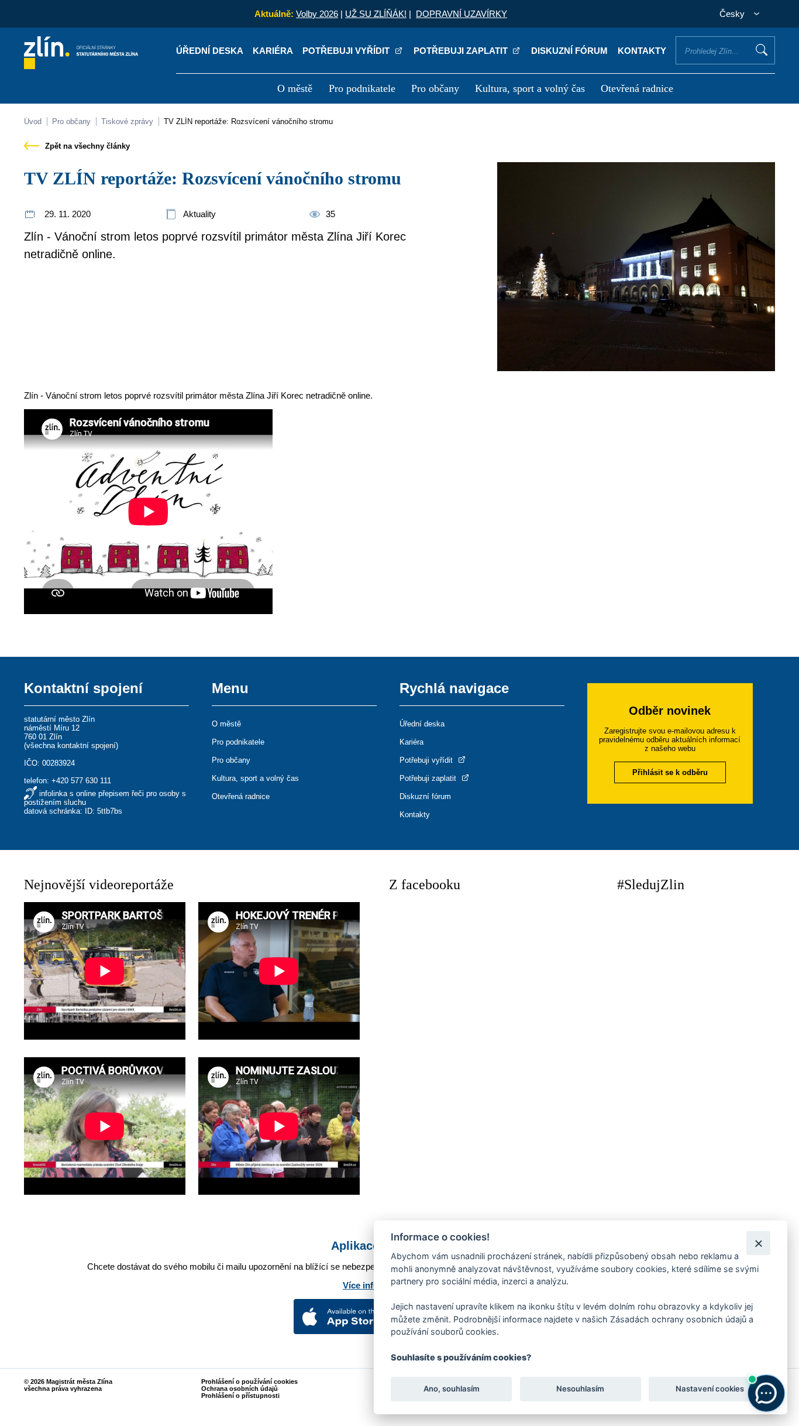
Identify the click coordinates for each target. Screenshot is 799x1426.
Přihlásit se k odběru (670, 772)
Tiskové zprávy (127, 121)
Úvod (33, 121)
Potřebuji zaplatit (462, 51)
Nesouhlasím (580, 1388)
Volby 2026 (317, 14)
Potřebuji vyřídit (347, 51)
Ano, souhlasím (451, 1388)
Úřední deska (209, 51)
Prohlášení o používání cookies (249, 1381)
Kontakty (642, 51)
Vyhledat (761, 49)
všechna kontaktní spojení (71, 745)
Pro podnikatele (362, 88)
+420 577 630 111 (81, 780)
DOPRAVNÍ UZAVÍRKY (461, 14)
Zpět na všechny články (86, 146)
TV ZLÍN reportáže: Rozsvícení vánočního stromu (248, 121)
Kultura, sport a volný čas (530, 88)
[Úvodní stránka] (81, 66)
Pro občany (435, 88)
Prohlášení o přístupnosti (240, 1395)
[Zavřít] (758, 1243)
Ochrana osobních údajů (239, 1388)
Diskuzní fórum (569, 51)
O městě (294, 88)
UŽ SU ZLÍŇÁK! (376, 14)
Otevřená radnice (637, 88)
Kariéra (273, 51)
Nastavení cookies (710, 1388)
